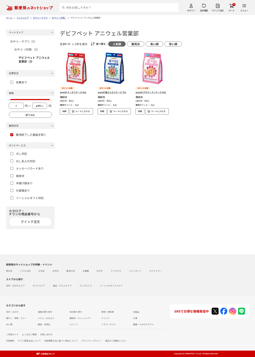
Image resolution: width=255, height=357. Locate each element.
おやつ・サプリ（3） (23, 41)
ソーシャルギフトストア (111, 285)
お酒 (135, 318)
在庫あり (21, 82)
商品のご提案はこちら (115, 340)
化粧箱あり (23, 190)
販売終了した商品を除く (31, 135)
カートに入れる (82, 111)
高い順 (154, 44)
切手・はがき (12, 311)
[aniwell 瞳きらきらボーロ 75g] (114, 68)
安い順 (173, 44)
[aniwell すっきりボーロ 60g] (76, 68)
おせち (100, 270)
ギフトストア (39, 285)
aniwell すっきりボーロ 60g (73, 92)
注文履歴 (204, 10)
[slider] (9, 99)
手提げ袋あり (24, 183)
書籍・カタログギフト (143, 324)
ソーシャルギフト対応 (30, 198)
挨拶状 (20, 176)
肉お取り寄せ (76, 311)
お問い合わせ (46, 334)
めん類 (9, 324)
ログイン (191, 10)
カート (232, 10)
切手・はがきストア (15, 285)
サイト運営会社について (29, 340)
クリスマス (116, 270)
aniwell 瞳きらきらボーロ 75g (112, 92)
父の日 (41, 270)
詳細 (64, 111)
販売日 (135, 44)
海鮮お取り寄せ (45, 311)
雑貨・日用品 (44, 324)
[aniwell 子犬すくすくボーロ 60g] (152, 68)
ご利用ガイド (12, 334)
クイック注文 (218, 10)
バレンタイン (135, 270)
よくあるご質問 (29, 334)
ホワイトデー (155, 270)
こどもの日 (25, 270)
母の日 (9, 270)
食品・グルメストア (62, 285)
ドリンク (105, 318)
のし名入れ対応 (25, 161)
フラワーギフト (108, 324)
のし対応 (21, 153)
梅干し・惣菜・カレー (16, 318)
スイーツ (74, 324)
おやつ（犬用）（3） (27, 49)
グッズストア (85, 285)
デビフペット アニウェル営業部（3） (34, 59)
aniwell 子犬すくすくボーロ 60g (150, 92)
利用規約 (10, 340)
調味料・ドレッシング (80, 318)
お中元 (55, 270)
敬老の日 (70, 270)
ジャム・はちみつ (46, 318)
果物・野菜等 (107, 311)
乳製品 (136, 311)
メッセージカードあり (30, 168)
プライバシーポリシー (91, 340)
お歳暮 (86, 270)
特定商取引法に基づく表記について (61, 340)
